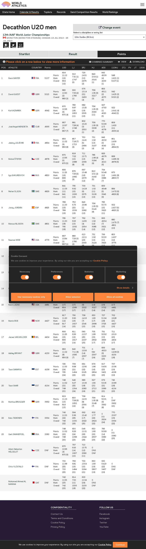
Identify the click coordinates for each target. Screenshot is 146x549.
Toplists (48, 12)
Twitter (103, 522)
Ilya (16, 175)
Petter (14, 191)
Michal (15, 159)
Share (6, 47)
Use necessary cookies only (31, 297)
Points (121, 54)
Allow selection (73, 297)
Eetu (15, 418)
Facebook (105, 513)
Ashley (15, 353)
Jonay (15, 207)
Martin (13, 321)
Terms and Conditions (62, 518)
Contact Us (57, 513)
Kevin (14, 78)
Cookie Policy (100, 261)
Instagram (105, 518)
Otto (15, 466)
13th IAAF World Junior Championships (26, 34)
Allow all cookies (115, 297)
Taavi (15, 369)
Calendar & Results (29, 12)
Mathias (16, 402)
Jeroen (17, 337)
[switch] (57, 277)
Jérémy (16, 143)
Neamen (14, 240)
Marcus (15, 224)
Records (61, 12)
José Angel (18, 126)
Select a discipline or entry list (88, 32)
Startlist (24, 54)
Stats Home (8, 12)
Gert (16, 434)
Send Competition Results (84, 12)
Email (21, 47)
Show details (123, 288)
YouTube (104, 526)
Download (138, 61)
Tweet (13, 47)
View (123, 61)
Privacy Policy (58, 526)
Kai (14, 110)
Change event (111, 27)
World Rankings (110, 12)
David (14, 94)
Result (73, 54)
